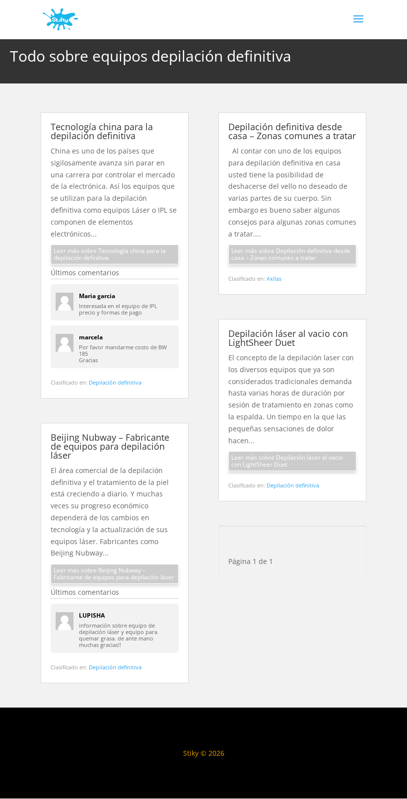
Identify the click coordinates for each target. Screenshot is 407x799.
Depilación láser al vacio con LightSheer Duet (288, 337)
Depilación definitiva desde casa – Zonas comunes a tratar (292, 131)
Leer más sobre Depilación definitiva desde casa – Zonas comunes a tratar (290, 254)
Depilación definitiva (115, 382)
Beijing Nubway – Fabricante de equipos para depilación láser (110, 446)
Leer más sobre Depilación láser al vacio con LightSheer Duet (287, 461)
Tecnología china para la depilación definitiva (102, 131)
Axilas (274, 278)
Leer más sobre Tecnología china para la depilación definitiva (110, 254)
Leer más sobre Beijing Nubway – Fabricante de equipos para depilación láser (114, 573)
